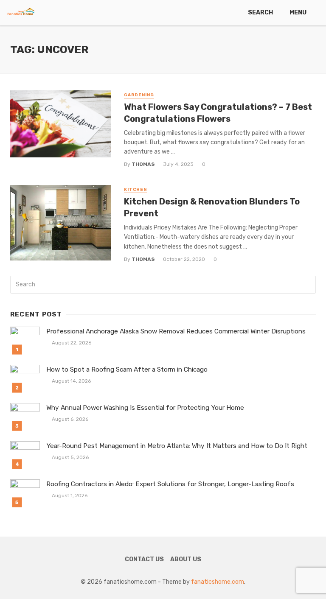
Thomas (143, 164)
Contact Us (144, 559)
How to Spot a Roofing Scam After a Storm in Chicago (127, 369)
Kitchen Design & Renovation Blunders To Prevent (212, 207)
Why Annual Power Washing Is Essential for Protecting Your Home (145, 407)
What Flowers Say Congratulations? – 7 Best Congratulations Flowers (218, 113)
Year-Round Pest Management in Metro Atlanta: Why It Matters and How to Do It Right (176, 446)
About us (185, 559)
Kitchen (135, 189)
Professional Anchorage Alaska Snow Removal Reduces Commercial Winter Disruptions (176, 331)
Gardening (139, 95)
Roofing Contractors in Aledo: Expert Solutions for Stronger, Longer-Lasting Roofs (170, 484)
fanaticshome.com (217, 581)
